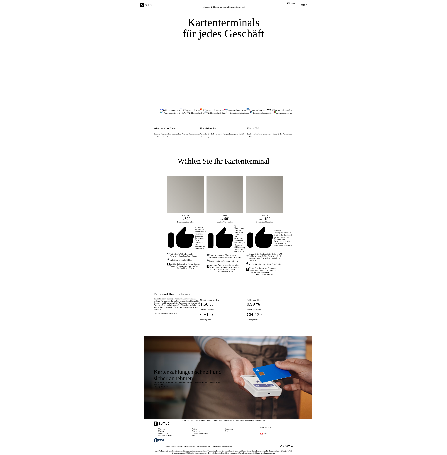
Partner (194, 429)
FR (304, 5)
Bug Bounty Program (200, 433)
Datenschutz (175, 446)
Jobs (193, 435)
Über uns (161, 429)
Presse (227, 431)
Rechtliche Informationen (189, 446)
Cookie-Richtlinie (216, 446)
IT (306, 5)
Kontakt (161, 431)
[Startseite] (162, 425)
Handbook (229, 429)
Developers (196, 431)
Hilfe (243, 7)
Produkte (206, 7)
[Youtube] (289, 446)
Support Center (163, 433)
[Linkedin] (292, 446)
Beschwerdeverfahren (166, 435)
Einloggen (292, 3)
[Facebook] (280, 446)
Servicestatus (227, 446)
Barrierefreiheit (204, 446)
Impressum (167, 446)
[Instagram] (286, 446)
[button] (277, 429)
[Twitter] (283, 446)
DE (302, 5)
